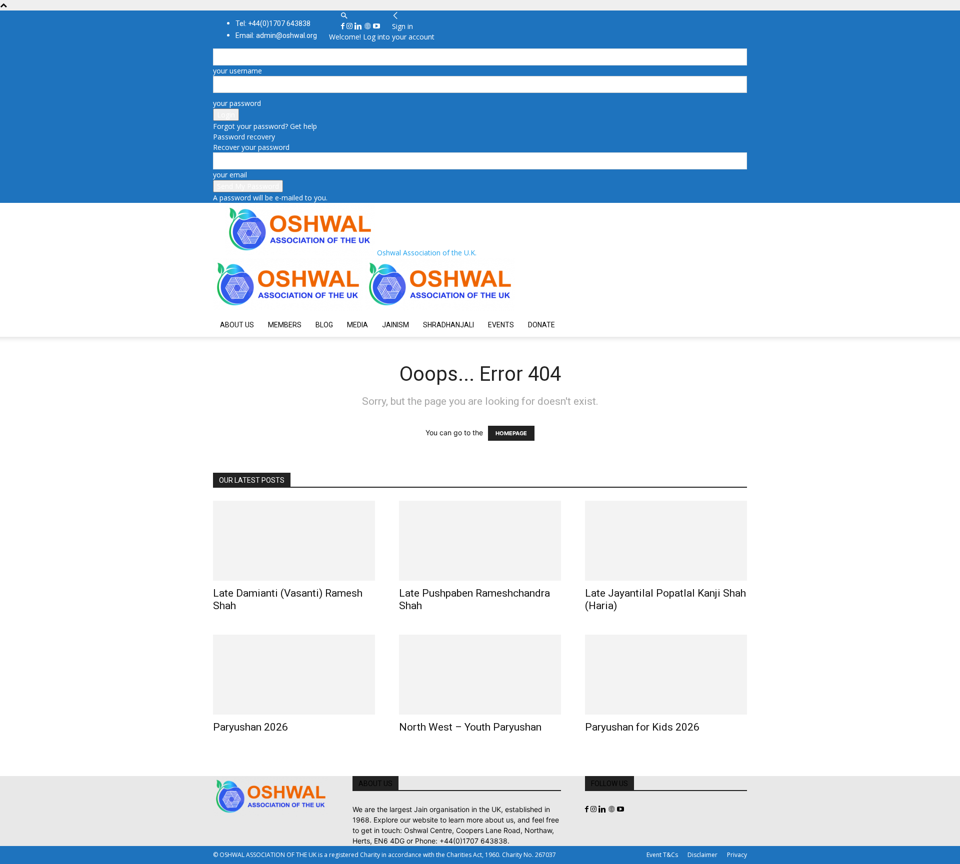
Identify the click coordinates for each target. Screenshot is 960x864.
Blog (324, 325)
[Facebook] (343, 26)
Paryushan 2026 (250, 727)
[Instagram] (350, 26)
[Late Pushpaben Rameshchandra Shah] (480, 541)
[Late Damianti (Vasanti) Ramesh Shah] (294, 541)
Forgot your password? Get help (265, 126)
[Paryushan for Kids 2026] (666, 675)
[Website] (368, 26)
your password (237, 103)
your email (230, 174)
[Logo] (289, 307)
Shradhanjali (448, 325)
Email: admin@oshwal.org (276, 35)
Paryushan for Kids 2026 (642, 727)
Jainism (395, 325)
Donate (541, 325)
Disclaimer (703, 855)
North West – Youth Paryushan (470, 727)
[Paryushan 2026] (294, 675)
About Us (237, 325)
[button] (344, 15)
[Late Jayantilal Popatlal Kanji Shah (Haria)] (666, 541)
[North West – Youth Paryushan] (480, 675)
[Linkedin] (359, 26)
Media (357, 325)
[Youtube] (376, 26)
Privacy (737, 855)
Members (285, 325)
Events (501, 325)
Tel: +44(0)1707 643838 (273, 23)
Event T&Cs (662, 855)
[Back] (395, 15)
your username (237, 70)
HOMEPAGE (511, 433)
